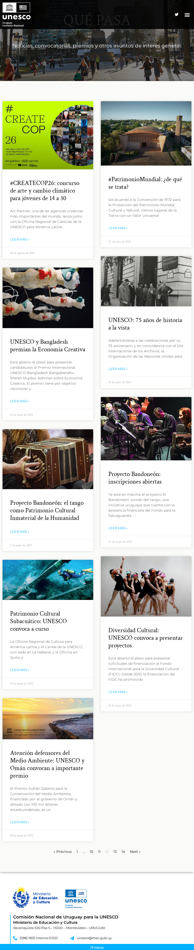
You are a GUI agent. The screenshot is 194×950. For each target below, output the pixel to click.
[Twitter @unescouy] (177, 14)
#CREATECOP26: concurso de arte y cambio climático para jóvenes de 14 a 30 (44, 190)
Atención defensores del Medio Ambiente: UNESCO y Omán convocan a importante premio (47, 764)
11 (99, 851)
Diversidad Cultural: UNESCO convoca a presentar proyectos (145, 638)
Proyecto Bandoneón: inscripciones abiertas (135, 478)
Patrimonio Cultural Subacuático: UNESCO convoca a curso (38, 621)
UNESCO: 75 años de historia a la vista (145, 324)
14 (123, 851)
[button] (187, 14)
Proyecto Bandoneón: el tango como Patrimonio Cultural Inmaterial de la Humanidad (47, 510)
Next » (135, 851)
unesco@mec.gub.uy (94, 938)
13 (115, 851)
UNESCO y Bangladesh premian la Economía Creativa (47, 346)
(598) (24, 938)
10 (91, 851)
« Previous (63, 851)
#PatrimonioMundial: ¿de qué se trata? (145, 183)
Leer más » (19, 239)
